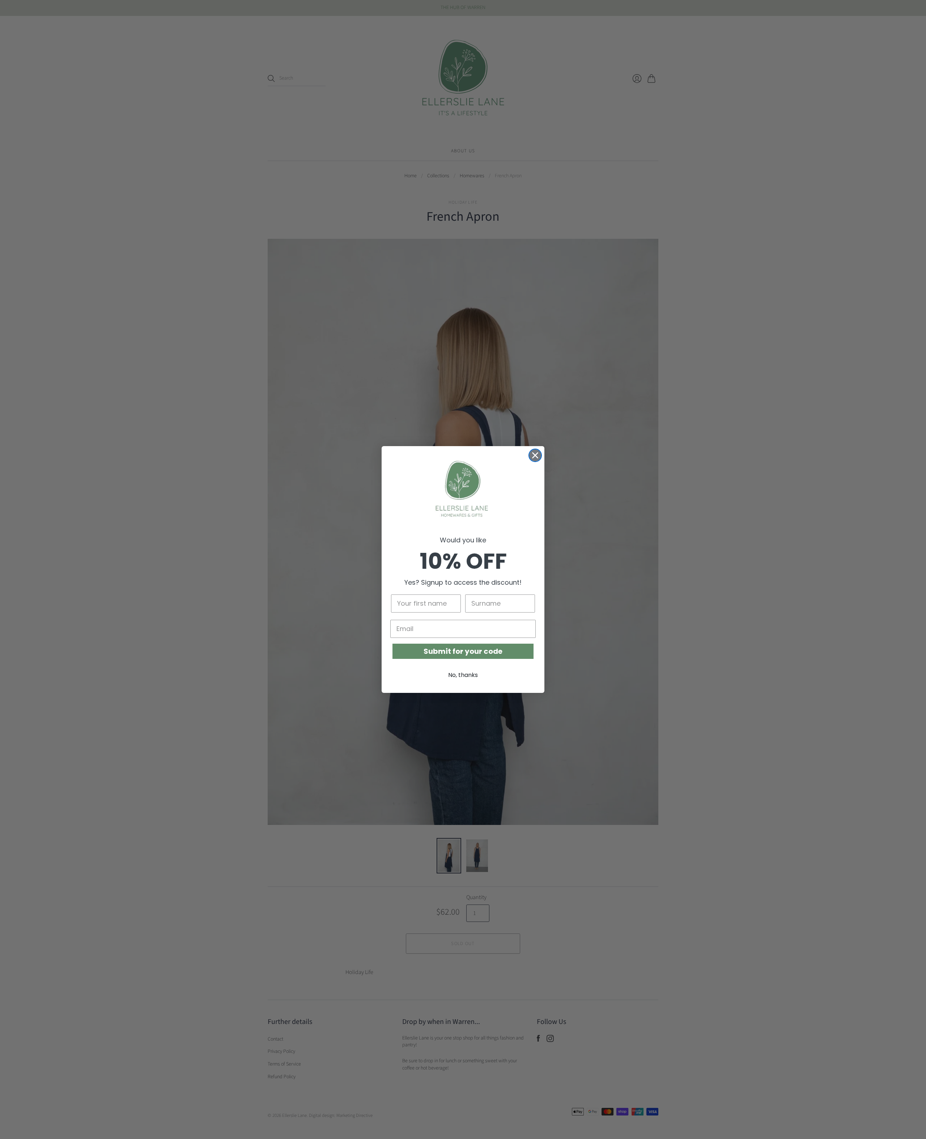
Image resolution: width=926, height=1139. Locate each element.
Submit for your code (463, 651)
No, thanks (463, 675)
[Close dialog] (535, 455)
